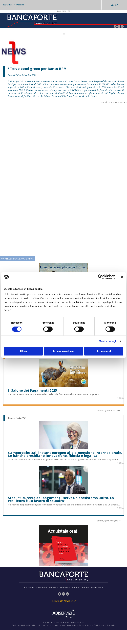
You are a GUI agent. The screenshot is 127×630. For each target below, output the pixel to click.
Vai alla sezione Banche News (17, 258)
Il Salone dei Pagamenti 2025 (32, 390)
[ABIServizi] (63, 614)
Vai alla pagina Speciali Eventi (108, 410)
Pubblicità (65, 587)
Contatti (85, 587)
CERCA (114, 5)
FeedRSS (53, 587)
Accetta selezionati (63, 351)
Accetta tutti (104, 351)
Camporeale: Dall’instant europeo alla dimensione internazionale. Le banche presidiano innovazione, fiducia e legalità (65, 454)
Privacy (75, 587)
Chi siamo (29, 587)
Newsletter (41, 587)
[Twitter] (118, 27)
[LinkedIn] (122, 27)
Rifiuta (23, 351)
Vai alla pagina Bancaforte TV (108, 520)
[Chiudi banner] (122, 277)
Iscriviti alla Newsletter (13, 4)
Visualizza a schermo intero (114, 102)
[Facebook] (115, 27)
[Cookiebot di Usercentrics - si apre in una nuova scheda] (100, 276)
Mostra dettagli (108, 341)
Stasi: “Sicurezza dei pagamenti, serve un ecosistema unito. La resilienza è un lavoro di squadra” (61, 499)
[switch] (48, 329)
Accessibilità (97, 587)
